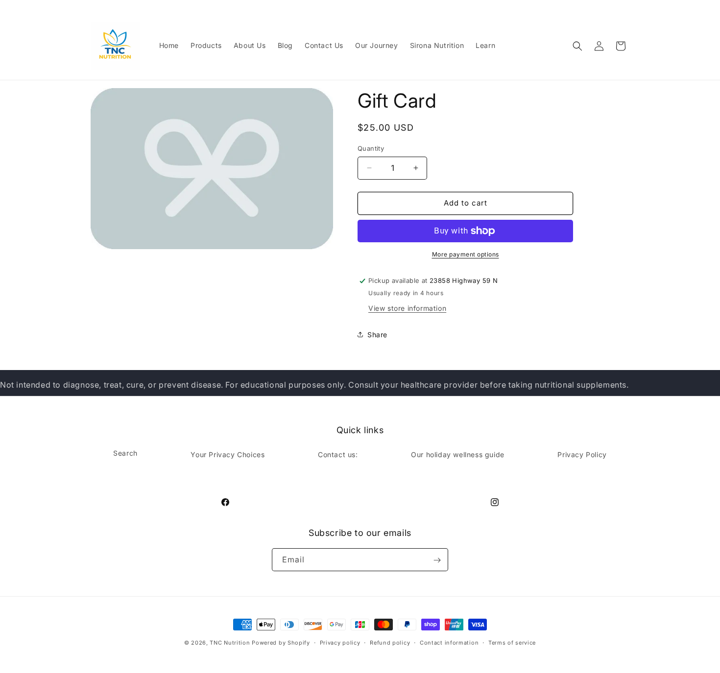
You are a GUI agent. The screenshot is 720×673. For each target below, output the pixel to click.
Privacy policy (340, 642)
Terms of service (512, 642)
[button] (577, 46)
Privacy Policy (581, 454)
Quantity (371, 148)
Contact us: (338, 454)
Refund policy (390, 642)
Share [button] (377, 334)
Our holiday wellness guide (457, 454)
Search (125, 452)
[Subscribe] (437, 560)
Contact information (449, 642)
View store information (407, 308)
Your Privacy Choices (227, 454)
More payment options (465, 254)
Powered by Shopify (281, 642)
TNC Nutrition (230, 642)
